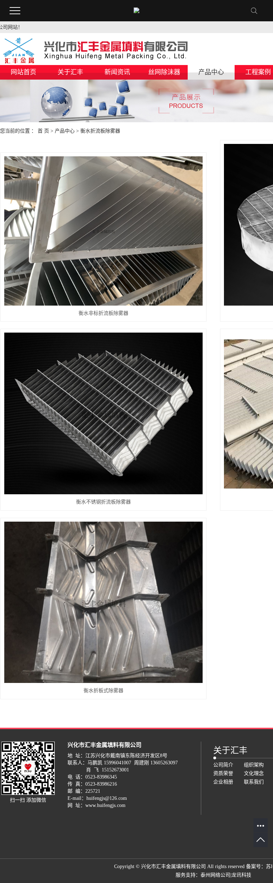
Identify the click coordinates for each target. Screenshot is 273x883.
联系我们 (254, 782)
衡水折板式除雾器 (103, 690)
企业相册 (223, 782)
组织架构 (254, 765)
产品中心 (211, 72)
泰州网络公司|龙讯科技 (225, 875)
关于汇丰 (70, 72)
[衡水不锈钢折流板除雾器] (103, 413)
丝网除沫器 (164, 72)
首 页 (43, 131)
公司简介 (223, 765)
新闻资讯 (117, 72)
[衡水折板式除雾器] (103, 602)
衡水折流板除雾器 (100, 131)
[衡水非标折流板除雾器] (103, 230)
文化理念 (254, 773)
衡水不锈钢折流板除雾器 (103, 502)
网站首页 (23, 72)
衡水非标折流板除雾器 (103, 313)
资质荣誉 (223, 773)
